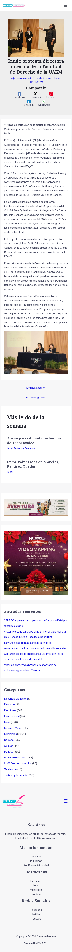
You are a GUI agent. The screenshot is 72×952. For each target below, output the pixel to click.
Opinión (8, 745)
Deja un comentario (21, 78)
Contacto (36, 856)
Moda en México (13, 727)
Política (8, 751)
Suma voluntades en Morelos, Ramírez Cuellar (33, 464)
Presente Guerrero (15, 757)
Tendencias (10, 769)
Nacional (9, 739)
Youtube (36, 918)
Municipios (10, 733)
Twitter (36, 914)
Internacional (12, 716)
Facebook (36, 909)
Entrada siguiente (36, 397)
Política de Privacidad (36, 865)
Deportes (9, 704)
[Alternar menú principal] (65, 5)
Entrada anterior (36, 387)
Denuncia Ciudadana (16, 698)
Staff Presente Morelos (18, 763)
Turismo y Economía (24, 448)
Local (37, 78)
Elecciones (10, 710)
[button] (65, 801)
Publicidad (36, 860)
